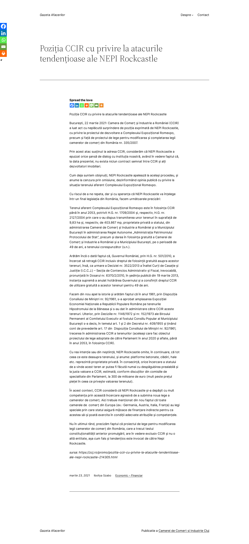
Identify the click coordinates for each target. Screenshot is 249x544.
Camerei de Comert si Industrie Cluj (184, 530)
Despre (186, 15)
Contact (203, 15)
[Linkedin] (77, 105)
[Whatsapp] (82, 105)
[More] (101, 105)
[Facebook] (72, 105)
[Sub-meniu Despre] (192, 15)
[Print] (87, 105)
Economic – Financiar (129, 475)
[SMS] (91, 105)
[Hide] (1, 60)
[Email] (96, 105)
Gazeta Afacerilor (52, 15)
